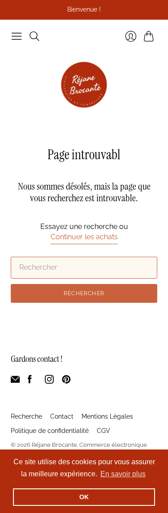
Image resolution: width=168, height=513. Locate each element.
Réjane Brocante (54, 444)
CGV (103, 430)
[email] (15, 381)
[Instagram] (49, 381)
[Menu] (16, 36)
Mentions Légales (107, 416)
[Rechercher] (34, 36)
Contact (61, 416)
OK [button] (84, 496)
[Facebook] (30, 381)
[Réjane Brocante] (84, 84)
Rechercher (84, 293)
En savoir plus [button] (123, 474)
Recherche (26, 416)
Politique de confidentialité (50, 430)
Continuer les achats (84, 237)
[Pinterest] (66, 381)
